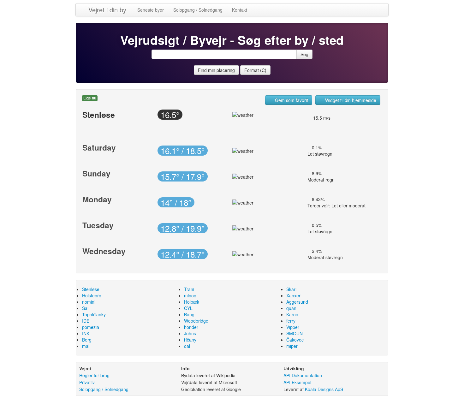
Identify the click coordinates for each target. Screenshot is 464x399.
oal (187, 346)
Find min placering (216, 70)
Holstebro (91, 295)
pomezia (90, 327)
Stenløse (90, 289)
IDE (85, 321)
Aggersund (297, 302)
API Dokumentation (302, 375)
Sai (85, 308)
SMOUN (294, 333)
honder (191, 327)
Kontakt (239, 10)
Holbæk (191, 302)
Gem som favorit (291, 100)
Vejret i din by (107, 9)
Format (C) (255, 70)
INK (85, 333)
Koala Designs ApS (324, 389)
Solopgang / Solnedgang (198, 10)
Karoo (292, 314)
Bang (189, 314)
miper (292, 346)
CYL (188, 308)
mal (85, 346)
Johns (190, 333)
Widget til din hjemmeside (350, 100)
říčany (190, 339)
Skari (291, 289)
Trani (189, 289)
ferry (290, 321)
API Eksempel (297, 382)
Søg (304, 54)
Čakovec (295, 339)
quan (291, 308)
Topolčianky (94, 314)
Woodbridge (196, 321)
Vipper (292, 327)
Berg (87, 339)
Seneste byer (150, 10)
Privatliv (87, 382)
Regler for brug (94, 375)
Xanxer (293, 295)
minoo (190, 295)
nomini (88, 302)
